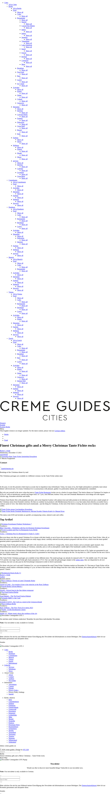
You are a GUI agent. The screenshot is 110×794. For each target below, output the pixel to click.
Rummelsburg (13, 727)
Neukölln (12, 721)
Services (16, 203)
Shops (19, 142)
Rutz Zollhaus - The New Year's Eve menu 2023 (16, 608)
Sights (19, 95)
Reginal (24, 57)
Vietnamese (25, 41)
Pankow (11, 723)
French (23, 53)
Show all (20, 12)
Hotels (19, 91)
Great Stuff (21, 126)
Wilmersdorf (13, 740)
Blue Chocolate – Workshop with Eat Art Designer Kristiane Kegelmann (24, 528)
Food (14, 10)
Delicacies (20, 122)
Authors (11, 679)
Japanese (24, 37)
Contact (11, 677)
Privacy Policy (13, 690)
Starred (23, 22)
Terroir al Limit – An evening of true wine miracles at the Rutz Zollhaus (24, 584)
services (15, 161)
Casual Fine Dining (28, 26)
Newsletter (12, 681)
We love (11, 667)
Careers (11, 686)
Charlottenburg (14, 702)
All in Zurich (17, 340)
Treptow (11, 736)
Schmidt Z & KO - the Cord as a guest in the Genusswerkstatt (21, 602)
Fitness (19, 149)
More (23, 64)
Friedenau (12, 705)
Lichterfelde (13, 715)
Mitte (10, 717)
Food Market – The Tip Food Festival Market (15, 596)
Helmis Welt (21, 381)
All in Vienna (17, 294)
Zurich (11, 338)
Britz (10, 700)
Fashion (20, 118)
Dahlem (11, 703)
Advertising (13, 684)
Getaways (20, 103)
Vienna (11, 292)
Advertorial (4, 454)
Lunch (19, 80)
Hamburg (12, 207)
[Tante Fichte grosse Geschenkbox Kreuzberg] (16, 509)
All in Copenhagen (19, 182)
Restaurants (21, 18)
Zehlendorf (12, 742)
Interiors (20, 111)
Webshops (12, 669)
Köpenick (12, 713)
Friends (11, 688)
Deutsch (3, 423)
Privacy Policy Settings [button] (16, 692)
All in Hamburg (18, 209)
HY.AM (26, 750)
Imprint (11, 694)
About (11, 675)
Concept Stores (22, 114)
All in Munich (17, 259)
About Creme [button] (9, 673)
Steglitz (11, 730)
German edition (59, 431)
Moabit (11, 719)
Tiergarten (12, 734)
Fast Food (20, 72)
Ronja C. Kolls (5, 451)
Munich (11, 257)
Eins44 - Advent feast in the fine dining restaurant (17, 590)
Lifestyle (7, 665)
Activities (16, 87)
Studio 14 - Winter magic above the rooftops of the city (18, 613)
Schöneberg (13, 729)
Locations (20, 172)
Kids (18, 134)
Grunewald (12, 709)
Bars (18, 76)
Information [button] (8, 682)
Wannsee (12, 738)
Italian (23, 30)
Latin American (26, 45)
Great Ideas (21, 176)
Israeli (23, 49)
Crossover (24, 60)
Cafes (19, 14)
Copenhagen (13, 180)
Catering (20, 169)
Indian (23, 33)
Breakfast (20, 68)
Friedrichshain (13, 707)
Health (19, 153)
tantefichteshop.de (7, 469)
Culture (19, 99)
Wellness (16, 145)
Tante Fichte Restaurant (43, 492)
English (2, 425)
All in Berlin (17, 8)
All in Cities (13, 4)
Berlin (11, 6)
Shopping (16, 107)
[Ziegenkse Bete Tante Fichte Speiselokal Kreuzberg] (18, 456)
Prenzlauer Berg (14, 725)
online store (80, 560)
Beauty (19, 130)
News (11, 671)
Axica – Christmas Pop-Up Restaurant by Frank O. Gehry (19, 534)
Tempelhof (12, 732)
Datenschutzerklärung (89, 637)
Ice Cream (20, 84)
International (13, 663)
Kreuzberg (12, 711)
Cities (6, 3)
